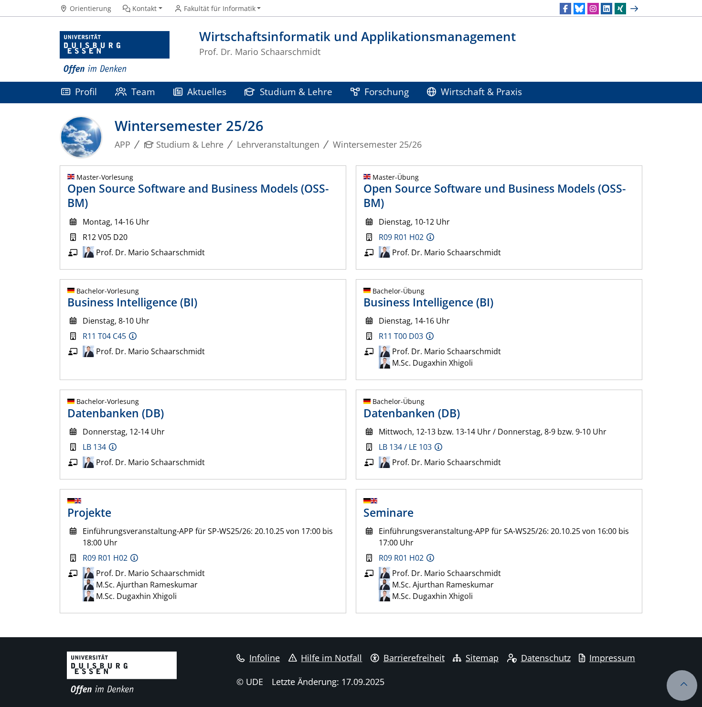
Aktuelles (206, 91)
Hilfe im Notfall (331, 657)
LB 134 (94, 447)
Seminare (388, 512)
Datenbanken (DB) (115, 413)
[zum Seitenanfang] (682, 685)
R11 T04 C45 (104, 336)
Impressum (612, 657)
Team (143, 91)
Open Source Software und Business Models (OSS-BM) (494, 195)
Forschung (386, 91)
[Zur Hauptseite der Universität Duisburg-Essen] (115, 53)
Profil (86, 91)
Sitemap (482, 657)
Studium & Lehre (296, 91)
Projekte (89, 512)
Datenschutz (546, 657)
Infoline (264, 657)
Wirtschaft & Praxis (481, 91)
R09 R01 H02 (401, 237)
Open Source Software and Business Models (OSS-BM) (198, 195)
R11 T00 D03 (401, 336)
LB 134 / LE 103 (405, 447)
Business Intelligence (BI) (132, 302)
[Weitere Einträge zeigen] (635, 8)
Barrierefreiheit (414, 657)
